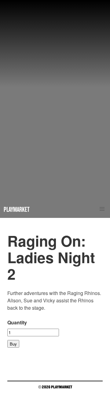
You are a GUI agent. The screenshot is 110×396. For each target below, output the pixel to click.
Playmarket (17, 209)
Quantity (17, 322)
